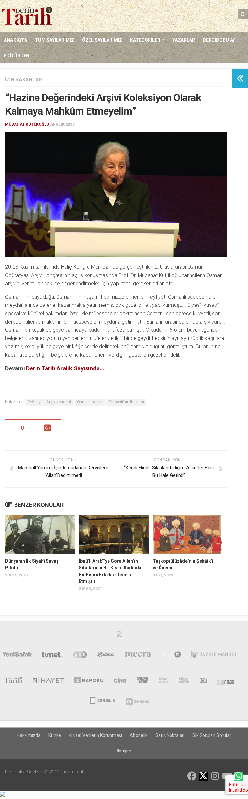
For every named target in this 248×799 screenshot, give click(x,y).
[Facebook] (191, 776)
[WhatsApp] (238, 776)
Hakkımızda (29, 735)
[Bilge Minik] (184, 681)
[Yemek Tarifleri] (105, 655)
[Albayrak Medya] (119, 635)
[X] (203, 776)
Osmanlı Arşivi (89, 402)
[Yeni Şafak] (17, 655)
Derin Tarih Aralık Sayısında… (65, 368)
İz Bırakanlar (23, 80)
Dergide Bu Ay (219, 40)
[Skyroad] (226, 681)
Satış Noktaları (170, 735)
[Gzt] (80, 655)
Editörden (16, 55)
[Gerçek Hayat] (142, 681)
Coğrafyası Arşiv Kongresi (49, 402)
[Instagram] (215, 776)
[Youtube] (226, 776)
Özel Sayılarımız (102, 40)
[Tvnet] (52, 655)
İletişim (124, 750)
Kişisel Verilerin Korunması (95, 735)
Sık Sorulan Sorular (211, 735)
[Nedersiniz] (137, 699)
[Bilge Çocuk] (164, 681)
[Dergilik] (102, 699)
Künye (54, 735)
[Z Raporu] (89, 681)
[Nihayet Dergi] (48, 681)
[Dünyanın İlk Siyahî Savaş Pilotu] (40, 534)
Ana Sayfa (15, 40)
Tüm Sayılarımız (54, 40)
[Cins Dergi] (120, 681)
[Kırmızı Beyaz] (203, 681)
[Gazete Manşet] (214, 655)
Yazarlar (183, 40)
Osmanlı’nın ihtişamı (126, 402)
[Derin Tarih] (13, 681)
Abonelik (139, 735)
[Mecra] (138, 655)
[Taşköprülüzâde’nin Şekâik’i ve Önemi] (187, 534)
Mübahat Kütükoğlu (27, 124)
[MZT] (171, 655)
